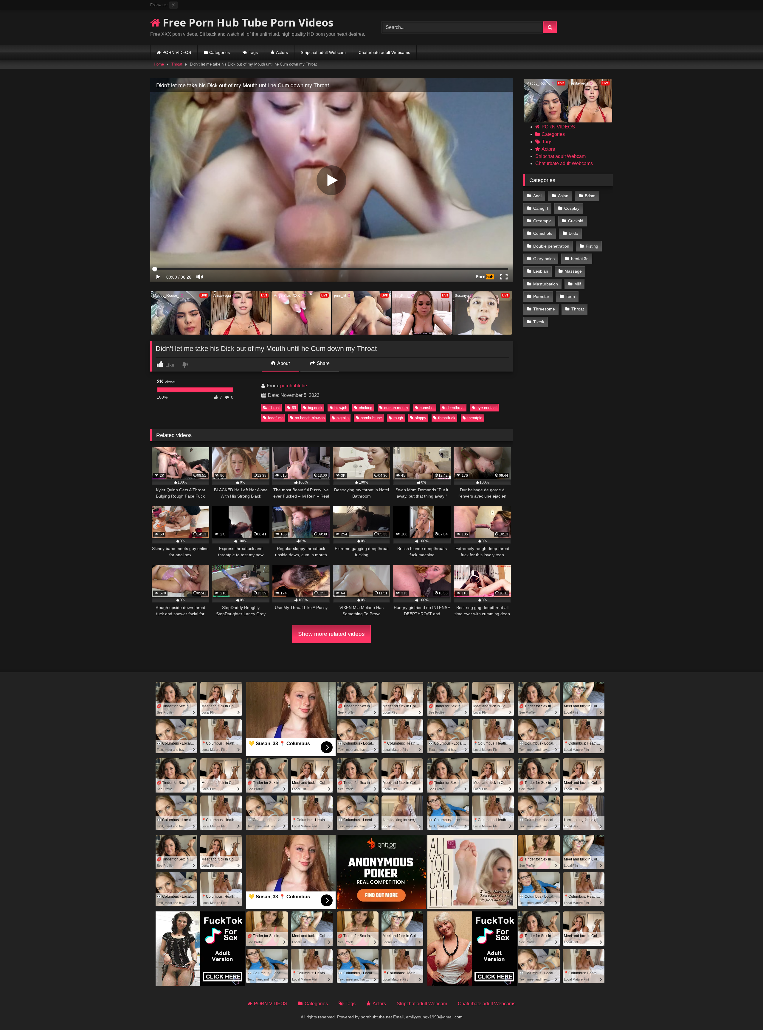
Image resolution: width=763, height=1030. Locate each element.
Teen (570, 296)
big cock (315, 408)
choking (365, 408)
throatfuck (446, 418)
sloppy (420, 418)
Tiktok (538, 321)
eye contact (487, 408)
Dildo (573, 233)
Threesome (544, 309)
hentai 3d (580, 258)
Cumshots (542, 233)
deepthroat (455, 408)
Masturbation (545, 284)
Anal (537, 195)
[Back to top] (744, 1012)
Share (323, 363)
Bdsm (590, 195)
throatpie (474, 418)
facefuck (275, 418)
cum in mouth (396, 408)
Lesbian (540, 271)
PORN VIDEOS (176, 52)
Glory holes (544, 258)
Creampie (542, 220)
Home (159, 64)
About (283, 363)
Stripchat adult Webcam (323, 52)
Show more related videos (331, 634)
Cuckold (575, 220)
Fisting (592, 246)
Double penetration (551, 246)
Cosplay (571, 208)
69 (294, 408)
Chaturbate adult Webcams (384, 52)
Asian (563, 195)
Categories (219, 52)
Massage (573, 271)
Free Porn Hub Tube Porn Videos (247, 22)
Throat (176, 64)
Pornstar (541, 296)
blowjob (340, 408)
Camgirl (540, 208)
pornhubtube (293, 385)
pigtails (342, 418)
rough (398, 418)
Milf (577, 284)
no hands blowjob (310, 418)
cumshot (427, 408)
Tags (253, 52)
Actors (282, 52)
